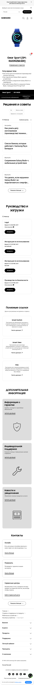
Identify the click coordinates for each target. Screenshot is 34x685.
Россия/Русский (6, 665)
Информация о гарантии (17, 65)
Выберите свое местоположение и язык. (13, 8)
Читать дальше (16, 330)
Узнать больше (9, 553)
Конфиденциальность (24, 678)
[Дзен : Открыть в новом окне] (21, 674)
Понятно (28, 682)
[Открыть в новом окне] (9, 674)
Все (11, 110)
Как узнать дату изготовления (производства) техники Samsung (17, 74)
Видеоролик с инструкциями (17, 113)
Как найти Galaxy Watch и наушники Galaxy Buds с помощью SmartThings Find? (16, 85)
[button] (17, 129)
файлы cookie (18, 682)
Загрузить (10, 232)
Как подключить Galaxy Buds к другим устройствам (14, 78)
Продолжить (27, 11)
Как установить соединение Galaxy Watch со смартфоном (17, 81)
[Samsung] (5, 18)
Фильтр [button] (6, 120)
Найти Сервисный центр (12, 595)
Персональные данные (10, 678)
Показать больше (15, 603)
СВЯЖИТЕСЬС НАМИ (26, 97)
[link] (30, 54)
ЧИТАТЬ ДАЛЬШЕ (10, 413)
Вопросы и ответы (19, 110)
